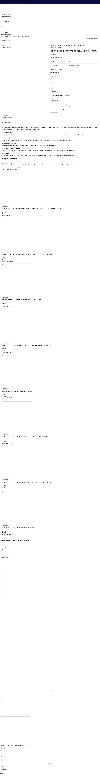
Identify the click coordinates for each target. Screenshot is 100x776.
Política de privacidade (6, 671)
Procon (2, 678)
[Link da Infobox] (50, 357)
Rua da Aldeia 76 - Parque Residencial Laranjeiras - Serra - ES (15, 681)
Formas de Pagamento (6, 676)
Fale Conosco (4, 674)
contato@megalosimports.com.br (8, 683)
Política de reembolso (5, 669)
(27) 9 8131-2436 (5, 685)
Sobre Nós (3, 662)
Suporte (3, 660)
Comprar (4, 769)
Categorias (4, 644)
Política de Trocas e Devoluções (8, 667)
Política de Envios (5, 665)
